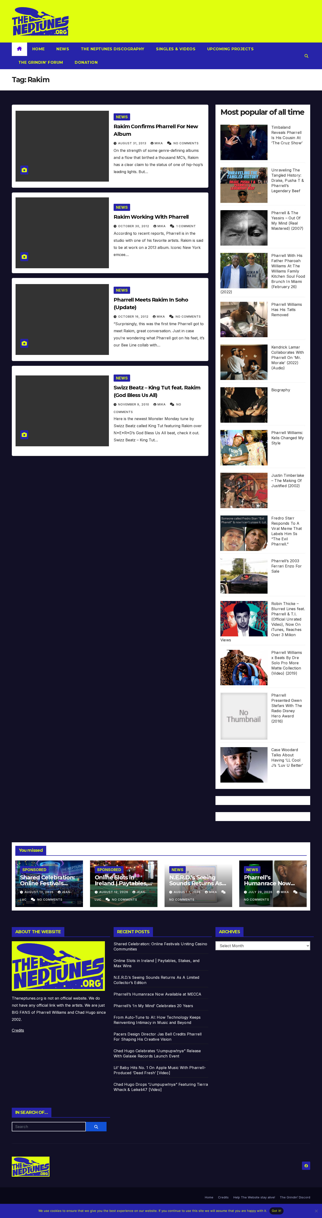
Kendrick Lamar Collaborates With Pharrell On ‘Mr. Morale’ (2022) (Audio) (287, 357)
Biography (280, 390)
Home (38, 49)
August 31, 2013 (132, 143)
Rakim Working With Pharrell (151, 217)
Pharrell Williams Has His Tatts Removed (286, 309)
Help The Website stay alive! (254, 1197)
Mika (159, 143)
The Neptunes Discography (111, 49)
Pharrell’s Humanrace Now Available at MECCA (270, 883)
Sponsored (34, 869)
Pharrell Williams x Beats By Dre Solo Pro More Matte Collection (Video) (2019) (286, 663)
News (62, 49)
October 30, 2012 (134, 226)
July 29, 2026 (260, 892)
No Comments (186, 143)
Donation (86, 62)
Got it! (276, 1211)
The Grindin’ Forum (40, 62)
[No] (316, 1211)
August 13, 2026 (39, 892)
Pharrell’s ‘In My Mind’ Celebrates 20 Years (153, 1005)
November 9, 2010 (134, 404)
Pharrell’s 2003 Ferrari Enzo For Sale (286, 566)
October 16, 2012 (133, 316)
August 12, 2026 (114, 892)
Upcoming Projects (230, 49)
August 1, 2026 (188, 892)
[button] (306, 56)
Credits (18, 1030)
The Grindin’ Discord (295, 1197)
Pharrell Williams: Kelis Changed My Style (287, 437)
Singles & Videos (175, 49)
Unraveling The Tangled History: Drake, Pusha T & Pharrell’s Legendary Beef (287, 180)
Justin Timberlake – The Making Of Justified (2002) (287, 480)
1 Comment (186, 226)
